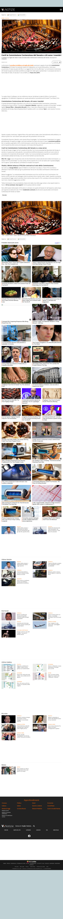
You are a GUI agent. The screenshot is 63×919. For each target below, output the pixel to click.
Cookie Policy (32, 866)
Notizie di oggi (6, 808)
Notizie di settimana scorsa (7, 816)
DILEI (43, 863)
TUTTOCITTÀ (39, 863)
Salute (19, 806)
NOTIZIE (10, 9)
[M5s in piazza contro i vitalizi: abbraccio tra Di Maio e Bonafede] (31, 218)
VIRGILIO (8, 863)
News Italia (56, 830)
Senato (4, 195)
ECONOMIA (50, 664)
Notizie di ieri (5, 810)
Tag (47, 830)
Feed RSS (6, 830)
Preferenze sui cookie (41, 866)
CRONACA (50, 561)
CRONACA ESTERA (52, 621)
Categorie (28, 830)
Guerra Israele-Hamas (53, 808)
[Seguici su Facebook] (29, 836)
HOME (3, 18)
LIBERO (4, 863)
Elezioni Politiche (37, 808)
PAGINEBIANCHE (33, 863)
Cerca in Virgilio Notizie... (23, 826)
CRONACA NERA (51, 724)
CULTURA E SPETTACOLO (22, 630)
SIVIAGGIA (47, 863)
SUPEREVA (31, 864)
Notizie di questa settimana (6, 813)
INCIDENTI (19, 578)
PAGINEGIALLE (14, 863)
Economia (50, 803)
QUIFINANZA (52, 863)
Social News (50, 806)
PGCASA (27, 863)
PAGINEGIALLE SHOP (21, 863)
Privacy (27, 866)
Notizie (9, 826)
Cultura (4, 806)
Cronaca (4, 803)
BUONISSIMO (57, 863)
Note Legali (22, 866)
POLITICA (7, 18)
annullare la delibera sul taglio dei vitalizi (22, 65)
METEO (18, 767)
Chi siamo (17, 866)
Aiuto (47, 866)
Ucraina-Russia (21, 808)
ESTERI (49, 673)
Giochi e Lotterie (37, 806)
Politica (19, 803)
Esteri (33, 803)
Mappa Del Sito (17, 830)
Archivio (38, 830)
